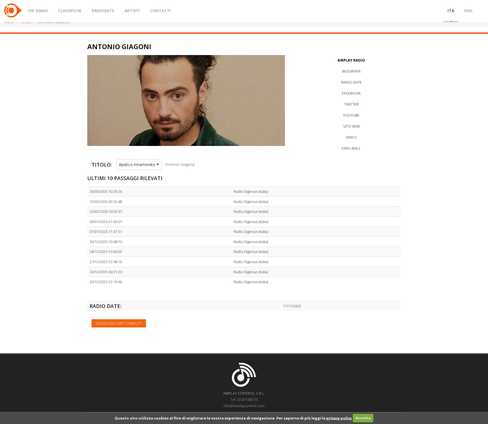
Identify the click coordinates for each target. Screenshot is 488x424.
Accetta (363, 417)
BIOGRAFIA (351, 71)
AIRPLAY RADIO (351, 60)
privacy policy (339, 417)
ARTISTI (132, 10)
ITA (451, 10)
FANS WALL (351, 148)
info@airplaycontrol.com (244, 405)
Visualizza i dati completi (118, 323)
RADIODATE (103, 10)
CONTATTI (160, 10)
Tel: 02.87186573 (244, 399)
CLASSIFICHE (70, 10)
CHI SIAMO (38, 10)
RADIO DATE (351, 82)
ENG (468, 10)
